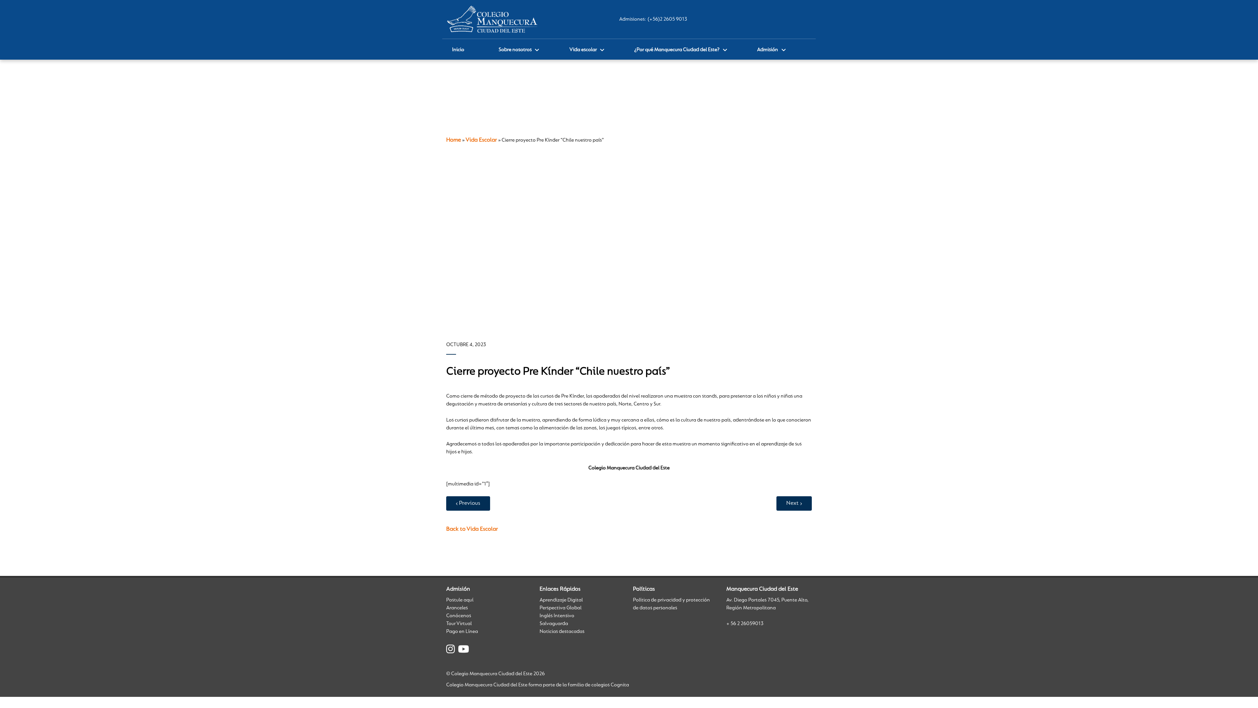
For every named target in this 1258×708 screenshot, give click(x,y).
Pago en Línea (462, 631)
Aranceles (457, 608)
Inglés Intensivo (557, 616)
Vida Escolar (481, 140)
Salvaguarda (554, 623)
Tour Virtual (459, 623)
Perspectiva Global (560, 608)
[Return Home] (492, 19)
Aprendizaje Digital (561, 600)
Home (453, 140)
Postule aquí (459, 600)
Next (792, 503)
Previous (469, 503)
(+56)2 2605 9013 (667, 19)
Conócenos (458, 616)
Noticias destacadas (562, 631)
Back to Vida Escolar (472, 529)
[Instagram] (450, 650)
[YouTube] (463, 650)
